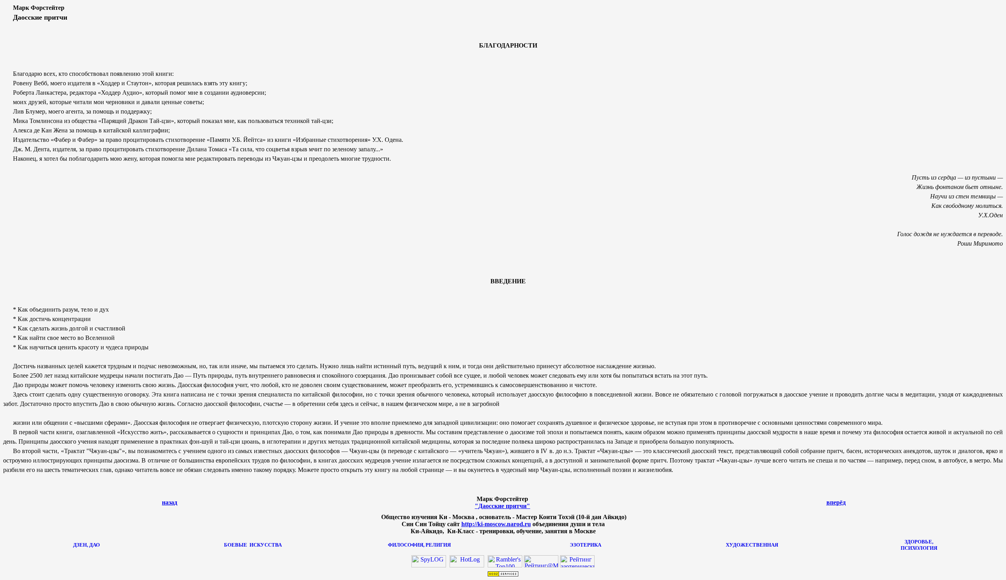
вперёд (836, 502)
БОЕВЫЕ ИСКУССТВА (253, 545)
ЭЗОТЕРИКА (585, 545)
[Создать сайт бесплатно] (503, 574)
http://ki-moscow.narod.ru (496, 524)
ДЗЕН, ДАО (86, 545)
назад (169, 502)
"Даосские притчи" (502, 506)
